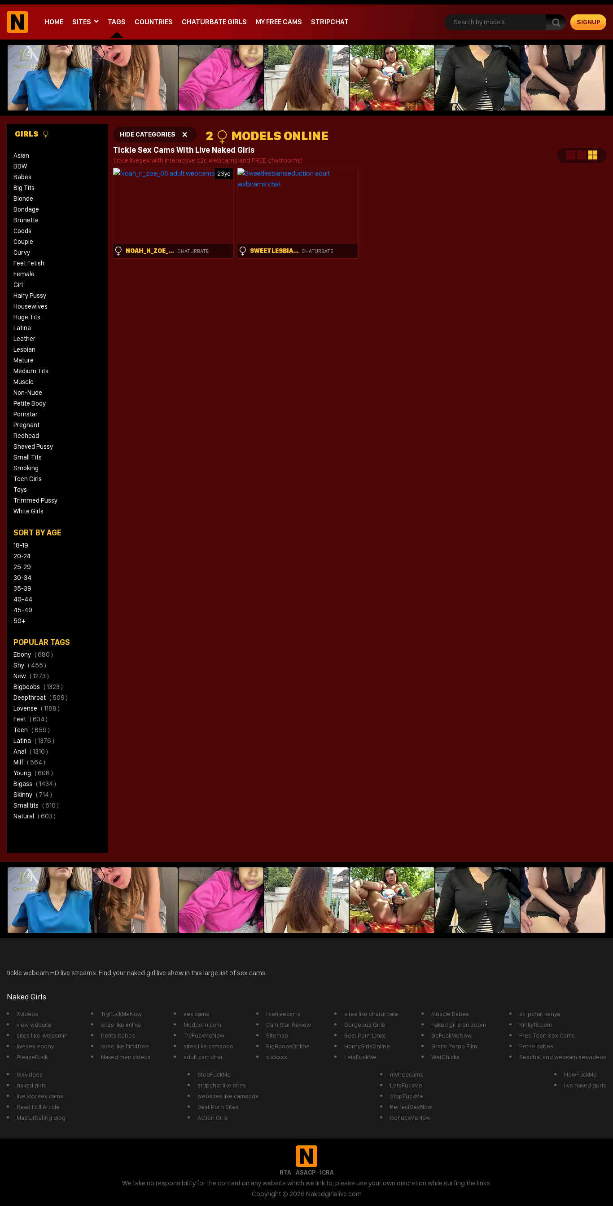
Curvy (21, 252)
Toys (20, 490)
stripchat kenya (539, 1013)
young (33, 773)
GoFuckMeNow (451, 1035)
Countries (154, 22)
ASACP (305, 1172)
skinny (32, 795)
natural (34, 816)
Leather (24, 339)
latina (33, 741)
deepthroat (40, 698)
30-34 (22, 578)
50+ (19, 621)
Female (24, 274)
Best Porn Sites (218, 1106)
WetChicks (445, 1056)
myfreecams (406, 1074)
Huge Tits (26, 317)
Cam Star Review (288, 1024)
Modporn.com (202, 1024)
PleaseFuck (32, 1056)
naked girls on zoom (458, 1024)
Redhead (26, 436)
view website (34, 1024)
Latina (22, 328)
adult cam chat (203, 1056)
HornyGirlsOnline (367, 1046)
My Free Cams (279, 22)
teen (31, 730)
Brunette (26, 220)
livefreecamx (283, 1013)
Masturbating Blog (41, 1117)
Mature (23, 360)
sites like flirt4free (125, 1046)
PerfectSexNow (411, 1106)
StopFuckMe (214, 1074)
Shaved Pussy (33, 446)
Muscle (23, 382)
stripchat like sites (221, 1085)
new (31, 676)
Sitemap (277, 1035)
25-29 (22, 567)
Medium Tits (30, 371)
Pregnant (26, 425)
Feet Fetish (28, 263)
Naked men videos (126, 1056)
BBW (20, 166)
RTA (285, 1172)
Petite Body (29, 403)
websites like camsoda (227, 1096)
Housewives (30, 306)
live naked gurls (585, 1085)
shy (29, 665)
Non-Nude (27, 393)
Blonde (23, 198)
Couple (23, 242)
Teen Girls (27, 479)
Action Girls (212, 1117)
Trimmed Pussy (35, 500)
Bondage (26, 209)
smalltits (36, 805)
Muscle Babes (450, 1013)
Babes (22, 177)
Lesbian (24, 349)
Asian (21, 155)
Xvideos (27, 1013)
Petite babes (118, 1035)
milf (29, 762)
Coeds (22, 231)
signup (588, 22)
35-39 (22, 588)
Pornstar (25, 414)
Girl (18, 285)
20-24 (22, 556)
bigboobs (38, 687)
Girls (27, 133)
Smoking (26, 468)
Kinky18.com (535, 1024)
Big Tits (24, 188)
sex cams (196, 1013)
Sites (81, 22)
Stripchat (330, 22)
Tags (117, 22)
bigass (34, 784)
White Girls (28, 511)
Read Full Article (38, 1106)
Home (53, 22)
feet (30, 719)
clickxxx (276, 1056)
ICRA (327, 1172)
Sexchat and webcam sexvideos (562, 1056)
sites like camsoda (208, 1046)
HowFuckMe (580, 1074)
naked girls (31, 1085)
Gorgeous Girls (364, 1024)
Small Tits (27, 457)
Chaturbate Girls (214, 22)
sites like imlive (121, 1024)
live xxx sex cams (40, 1096)
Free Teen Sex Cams (547, 1035)
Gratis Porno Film (454, 1046)
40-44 (22, 599)
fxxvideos (30, 1074)
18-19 (20, 545)
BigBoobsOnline (288, 1046)
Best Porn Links (365, 1035)
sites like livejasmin (42, 1035)
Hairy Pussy (29, 296)
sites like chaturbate (371, 1013)
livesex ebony (35, 1046)
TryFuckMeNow (121, 1013)
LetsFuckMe (360, 1056)
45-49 (22, 610)
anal (30, 751)
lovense (36, 708)
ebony (33, 654)
